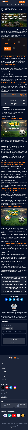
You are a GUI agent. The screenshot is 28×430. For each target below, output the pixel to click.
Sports (3, 368)
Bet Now (7, 49)
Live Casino (5, 376)
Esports (4, 371)
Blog (6, 8)
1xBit (2, 8)
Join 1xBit (22, 1)
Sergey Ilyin (8, 23)
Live (3, 366)
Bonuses (4, 379)
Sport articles (11, 8)
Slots (3, 374)
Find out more (14, 427)
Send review (14, 342)
